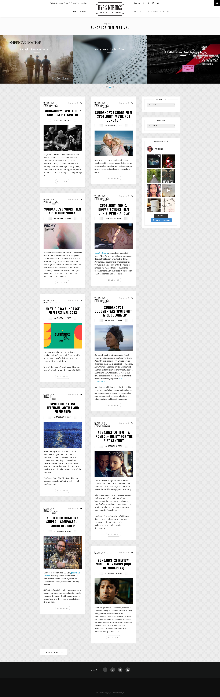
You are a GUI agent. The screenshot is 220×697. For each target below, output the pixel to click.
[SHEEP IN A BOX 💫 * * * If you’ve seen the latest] (154, 205)
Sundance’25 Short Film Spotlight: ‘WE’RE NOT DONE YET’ (113, 116)
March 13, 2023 (114, 218)
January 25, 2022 (63, 318)
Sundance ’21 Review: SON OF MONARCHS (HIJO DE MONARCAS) (113, 564)
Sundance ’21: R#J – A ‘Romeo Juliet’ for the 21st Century (114, 437)
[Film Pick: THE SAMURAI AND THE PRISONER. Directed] (168, 205)
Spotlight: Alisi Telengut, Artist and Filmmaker (63, 408)
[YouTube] (157, 3)
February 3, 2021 (63, 531)
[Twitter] (148, 3)
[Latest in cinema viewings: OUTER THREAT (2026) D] (168, 176)
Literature (145, 11)
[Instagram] (153, 3)
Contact (83, 11)
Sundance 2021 (50, 399)
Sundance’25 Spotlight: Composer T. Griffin (62, 113)
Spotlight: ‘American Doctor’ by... (183, 49)
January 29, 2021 (114, 573)
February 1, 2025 (114, 125)
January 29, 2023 (63, 218)
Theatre (165, 11)
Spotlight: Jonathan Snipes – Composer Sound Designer (62, 522)
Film (134, 11)
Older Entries (54, 652)
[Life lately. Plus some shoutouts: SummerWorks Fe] (154, 176)
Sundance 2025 (101, 107)
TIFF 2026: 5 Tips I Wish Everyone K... (110, 52)
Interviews (53, 106)
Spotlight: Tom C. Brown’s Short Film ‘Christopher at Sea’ (114, 209)
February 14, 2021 (63, 417)
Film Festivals (49, 104)
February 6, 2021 (114, 446)
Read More (36, 68)
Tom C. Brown (101, 253)
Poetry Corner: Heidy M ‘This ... (37, 49)
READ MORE (62, 182)
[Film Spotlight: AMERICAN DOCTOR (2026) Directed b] (154, 161)
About (73, 11)
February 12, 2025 (63, 120)
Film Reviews (101, 425)
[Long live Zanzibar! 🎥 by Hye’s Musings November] (168, 161)
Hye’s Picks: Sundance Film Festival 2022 (63, 310)
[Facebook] (144, 3)
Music (156, 11)
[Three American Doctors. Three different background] (168, 190)
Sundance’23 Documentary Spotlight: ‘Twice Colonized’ (114, 311)
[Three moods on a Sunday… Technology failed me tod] (154, 190)
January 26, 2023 (114, 320)
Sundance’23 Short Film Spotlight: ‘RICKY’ (62, 211)
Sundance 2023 (101, 200)
